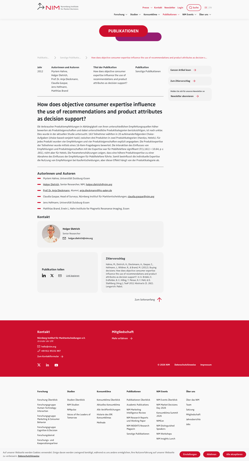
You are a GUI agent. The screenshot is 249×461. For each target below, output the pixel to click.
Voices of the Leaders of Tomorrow (78, 416)
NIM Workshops (164, 433)
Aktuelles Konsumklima (108, 404)
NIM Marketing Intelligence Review (136, 411)
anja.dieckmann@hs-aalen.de (96, 190)
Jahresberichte (193, 419)
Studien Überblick (76, 399)
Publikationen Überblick (138, 399)
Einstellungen (190, 454)
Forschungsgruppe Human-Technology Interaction (46, 408)
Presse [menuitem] (146, 7)
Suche (195, 7)
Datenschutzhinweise (185, 364)
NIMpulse (71, 409)
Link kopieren (72, 275)
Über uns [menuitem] (203, 14)
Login (180, 7)
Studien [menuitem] (134, 14)
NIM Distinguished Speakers (165, 427)
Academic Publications (138, 404)
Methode (101, 422)
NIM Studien (73, 404)
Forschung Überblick (47, 399)
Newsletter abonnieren (182, 96)
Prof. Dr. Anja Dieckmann (56, 190)
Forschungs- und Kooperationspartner (47, 442)
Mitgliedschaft (193, 414)
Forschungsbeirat (45, 435)
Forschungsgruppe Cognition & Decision (47, 429)
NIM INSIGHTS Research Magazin (138, 427)
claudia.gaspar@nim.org (141, 196)
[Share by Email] (60, 275)
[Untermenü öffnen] (151, 7)
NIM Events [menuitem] (188, 14)
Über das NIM (192, 399)
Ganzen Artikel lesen (181, 70)
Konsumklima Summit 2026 (167, 414)
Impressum (206, 364)
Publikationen (44, 57)
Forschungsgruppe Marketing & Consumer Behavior (48, 419)
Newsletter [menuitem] (169, 7)
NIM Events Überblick (166, 399)
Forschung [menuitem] (119, 14)
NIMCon (160, 420)
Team (188, 404)
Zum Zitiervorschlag (180, 81)
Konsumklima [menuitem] (150, 14)
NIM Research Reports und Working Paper (137, 419)
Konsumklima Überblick (108, 399)
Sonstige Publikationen (71, 57)
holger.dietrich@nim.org (99, 184)
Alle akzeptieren (234, 454)
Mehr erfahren (120, 338)
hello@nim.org (48, 346)
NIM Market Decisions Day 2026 (167, 406)
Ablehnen (211, 454)
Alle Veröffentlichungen (108, 409)
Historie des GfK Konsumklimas (105, 416)
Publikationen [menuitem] (170, 14)
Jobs (188, 424)
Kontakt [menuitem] (158, 7)
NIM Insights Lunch (165, 438)
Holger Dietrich (51, 184)
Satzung (190, 409)
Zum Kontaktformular (48, 356)
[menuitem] (193, 7)
